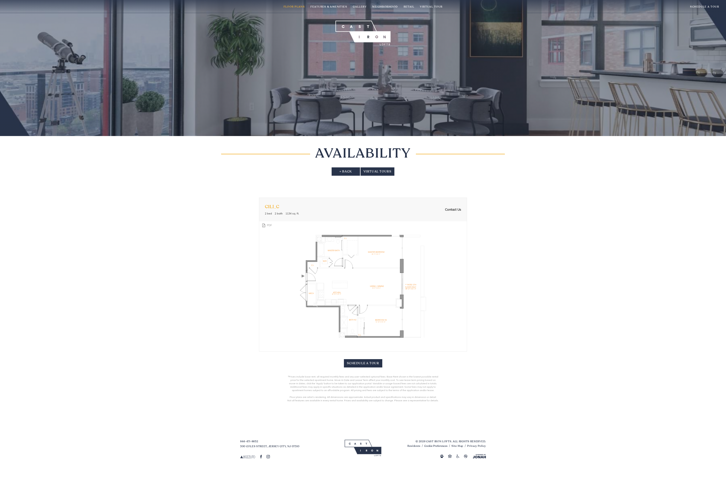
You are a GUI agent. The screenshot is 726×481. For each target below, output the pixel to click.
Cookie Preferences (436, 446)
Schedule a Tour (704, 6)
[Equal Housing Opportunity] (450, 456)
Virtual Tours (378, 171)
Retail (409, 6)
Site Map (457, 446)
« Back (346, 171)
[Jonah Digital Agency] (479, 456)
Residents (413, 446)
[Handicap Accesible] (458, 456)
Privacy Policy (476, 446)
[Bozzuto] (247, 456)
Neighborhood (385, 6)
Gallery (360, 6)
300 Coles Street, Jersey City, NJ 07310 (269, 446)
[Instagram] (268, 456)
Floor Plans (294, 6)
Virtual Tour (431, 6)
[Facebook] (261, 456)
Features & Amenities (328, 6)
